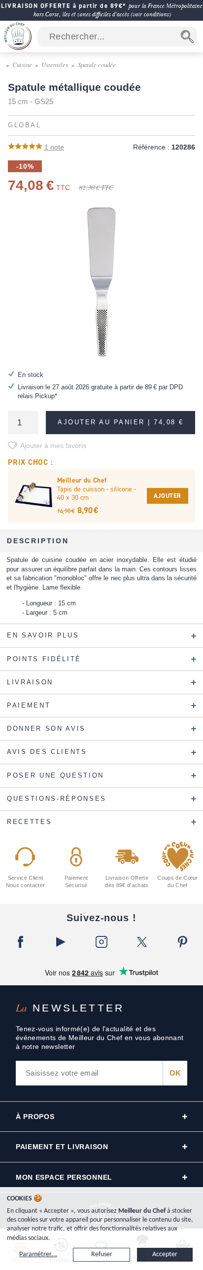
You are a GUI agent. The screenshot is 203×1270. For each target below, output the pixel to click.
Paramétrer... (38, 1254)
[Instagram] (101, 942)
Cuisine (22, 64)
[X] (142, 942)
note (54, 147)
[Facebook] (20, 942)
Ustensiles (54, 64)
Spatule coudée (97, 64)
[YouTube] (60, 942)
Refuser (101, 1254)
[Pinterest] (183, 942)
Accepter (164, 1254)
